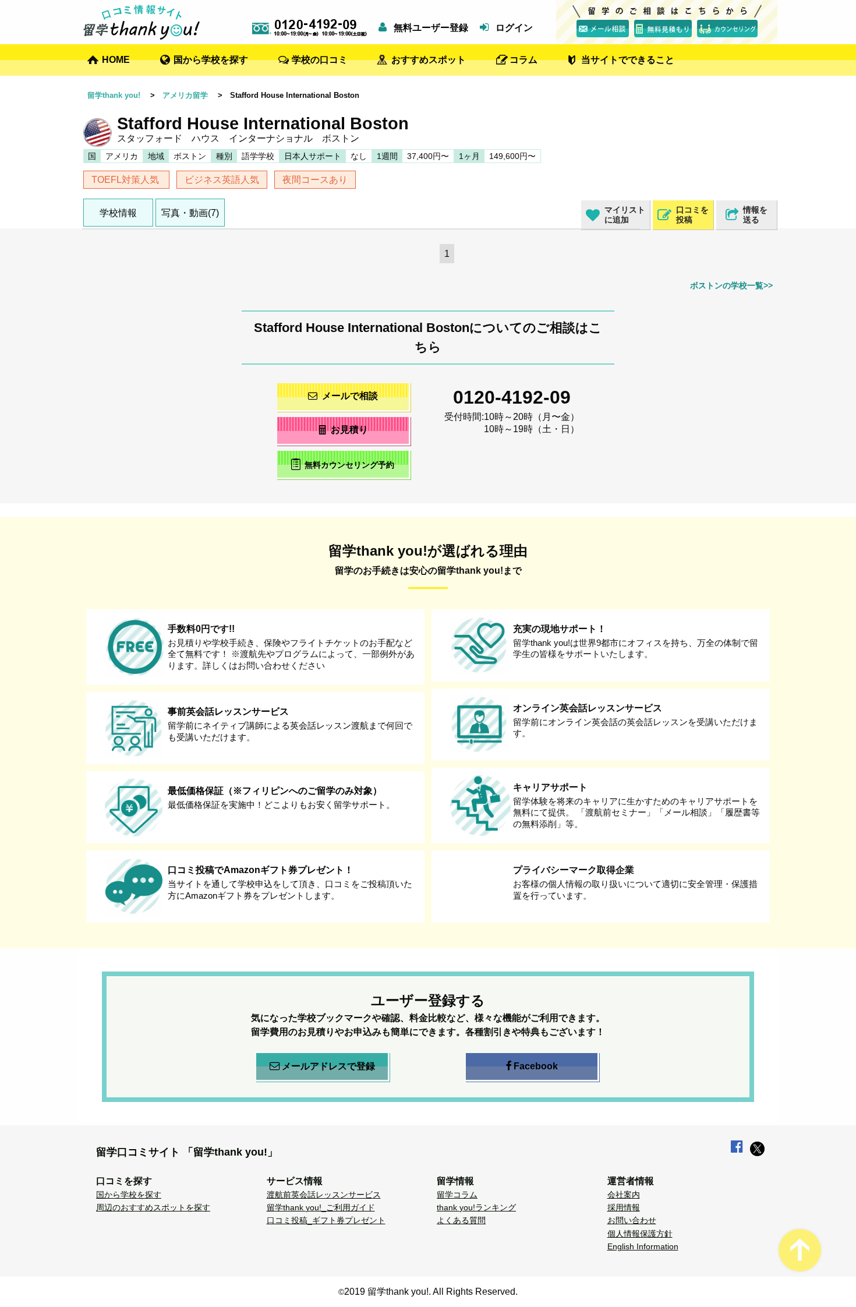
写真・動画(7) (190, 213)
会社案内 (623, 1194)
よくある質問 (461, 1220)
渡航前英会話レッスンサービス (324, 1194)
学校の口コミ (320, 60)
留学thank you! (113, 95)
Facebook (536, 1066)
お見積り (349, 430)
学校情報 (118, 213)
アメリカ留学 (185, 95)
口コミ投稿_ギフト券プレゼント (326, 1220)
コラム (523, 60)
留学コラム (457, 1194)
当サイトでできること (627, 60)
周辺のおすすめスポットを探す (153, 1207)
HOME (116, 60)
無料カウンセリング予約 (349, 464)
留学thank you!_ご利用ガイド (321, 1207)
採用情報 (623, 1207)
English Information (642, 1246)
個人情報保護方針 (640, 1233)
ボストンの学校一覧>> (731, 285)
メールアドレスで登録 (328, 1066)
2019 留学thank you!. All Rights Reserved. (431, 1292)
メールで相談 (350, 396)
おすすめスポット (428, 60)
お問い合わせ (631, 1220)
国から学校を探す (211, 60)
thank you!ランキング (476, 1207)
